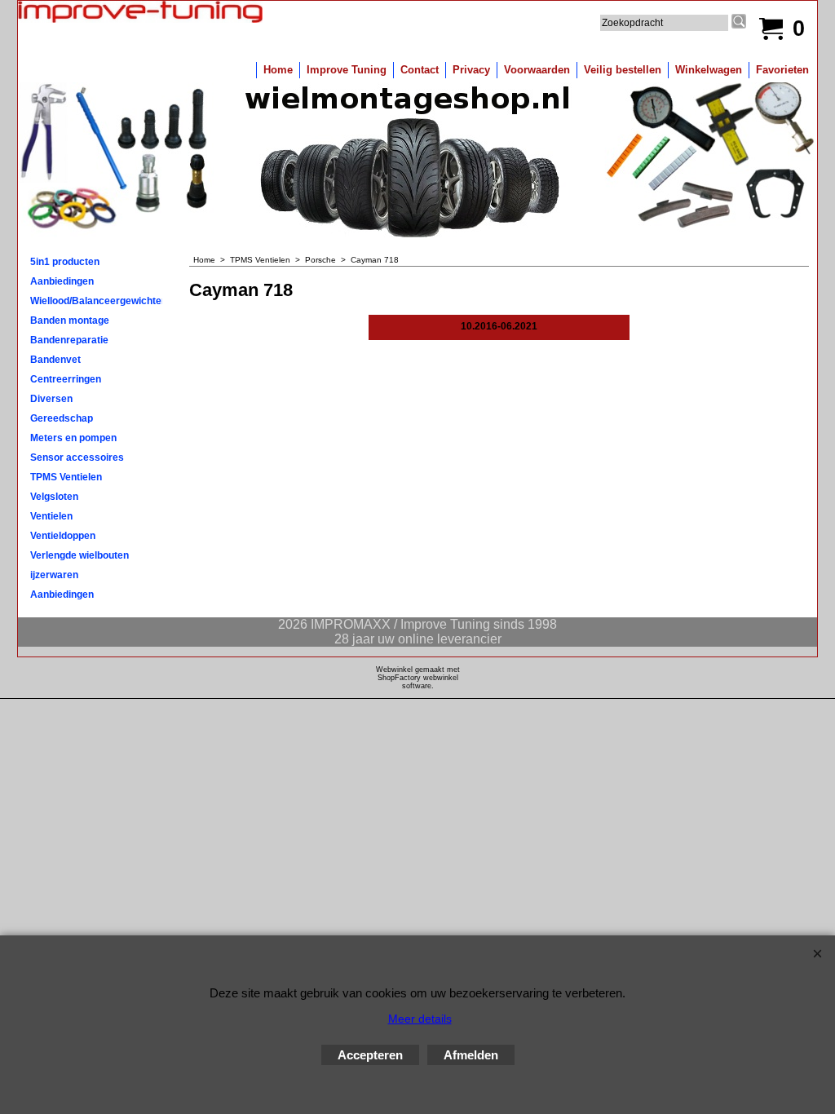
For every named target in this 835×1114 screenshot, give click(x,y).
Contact (419, 70)
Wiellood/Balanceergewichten (96, 301)
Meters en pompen (73, 438)
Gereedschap (61, 418)
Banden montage (69, 320)
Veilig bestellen (622, 70)
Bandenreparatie (69, 340)
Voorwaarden (537, 70)
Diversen (51, 398)
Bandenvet (55, 359)
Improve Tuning (347, 70)
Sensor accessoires (77, 457)
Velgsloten (54, 496)
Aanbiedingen (62, 281)
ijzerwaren (54, 575)
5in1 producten (64, 261)
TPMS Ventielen (66, 477)
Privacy (471, 70)
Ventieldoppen (62, 536)
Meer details (420, 1018)
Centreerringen (65, 379)
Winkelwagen (708, 70)
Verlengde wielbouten (79, 555)
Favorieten (782, 70)
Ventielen (51, 516)
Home (278, 70)
